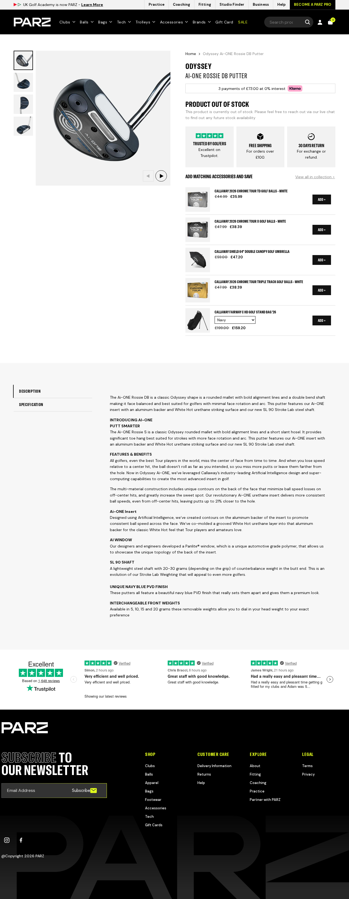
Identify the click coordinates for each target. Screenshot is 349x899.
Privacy (308, 774)
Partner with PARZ (265, 799)
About (255, 766)
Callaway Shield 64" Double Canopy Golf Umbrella (252, 251)
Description (30, 391)
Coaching (258, 782)
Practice (257, 791)
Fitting (255, 774)
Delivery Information (214, 766)
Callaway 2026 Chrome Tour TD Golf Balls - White (251, 191)
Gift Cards (154, 825)
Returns (204, 774)
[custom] (6, 840)
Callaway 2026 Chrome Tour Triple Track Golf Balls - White (259, 281)
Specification (31, 404)
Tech (149, 816)
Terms (307, 766)
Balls (149, 774)
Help (201, 782)
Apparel (151, 782)
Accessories (155, 808)
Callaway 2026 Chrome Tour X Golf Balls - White (250, 221)
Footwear (153, 799)
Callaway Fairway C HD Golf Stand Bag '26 (245, 312)
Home (190, 53)
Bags (149, 791)
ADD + (322, 199)
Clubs (150, 766)
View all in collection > (315, 176)
